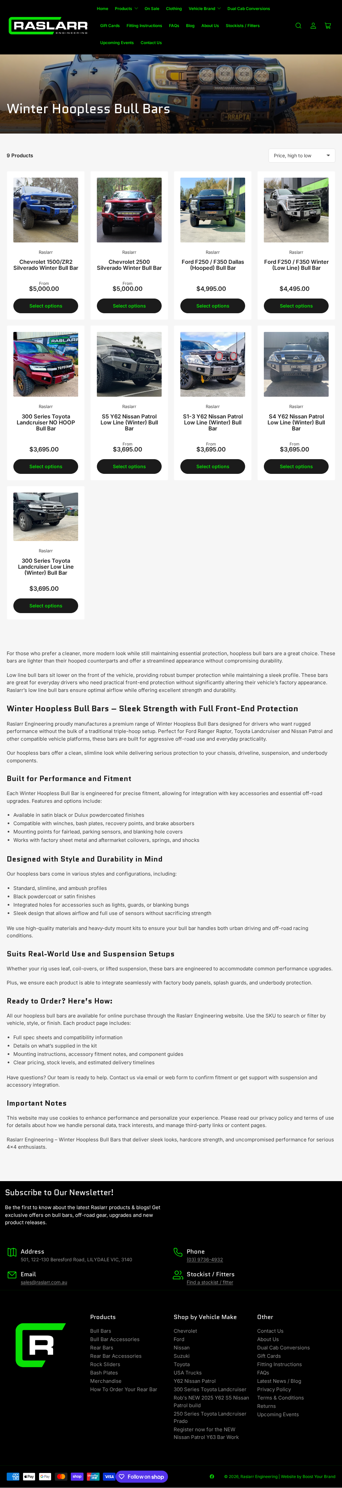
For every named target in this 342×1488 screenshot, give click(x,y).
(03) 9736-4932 (205, 1259)
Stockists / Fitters (243, 25)
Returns (266, 1406)
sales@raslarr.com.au (44, 1282)
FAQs (174, 25)
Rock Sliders (105, 1364)
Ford (179, 1339)
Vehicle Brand (202, 8)
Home (102, 8)
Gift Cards (110, 25)
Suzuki (182, 1356)
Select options (45, 306)
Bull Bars (100, 1331)
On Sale (152, 8)
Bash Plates (104, 1372)
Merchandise (106, 1381)
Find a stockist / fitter (210, 1282)
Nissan (182, 1347)
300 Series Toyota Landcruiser (210, 1389)
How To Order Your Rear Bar (123, 1389)
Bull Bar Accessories (115, 1339)
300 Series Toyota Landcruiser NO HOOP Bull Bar (46, 422)
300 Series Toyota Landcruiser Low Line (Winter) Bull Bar (46, 566)
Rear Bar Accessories (116, 1356)
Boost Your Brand (319, 1476)
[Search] (298, 25)
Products (123, 8)
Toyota (182, 1364)
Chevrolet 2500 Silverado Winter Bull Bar (129, 264)
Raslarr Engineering (259, 1476)
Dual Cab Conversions (248, 8)
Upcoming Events (117, 42)
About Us (210, 25)
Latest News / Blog (279, 1381)
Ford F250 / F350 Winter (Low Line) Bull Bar (296, 264)
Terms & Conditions (280, 1397)
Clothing (174, 8)
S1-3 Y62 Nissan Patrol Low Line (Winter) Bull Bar (213, 422)
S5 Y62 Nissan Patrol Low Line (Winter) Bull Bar (129, 422)
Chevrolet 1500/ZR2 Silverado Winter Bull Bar (45, 264)
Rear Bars (101, 1347)
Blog (190, 25)
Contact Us (151, 42)
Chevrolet (185, 1331)
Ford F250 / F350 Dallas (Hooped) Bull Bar (213, 264)
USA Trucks (188, 1372)
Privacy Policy (274, 1389)
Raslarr (46, 252)
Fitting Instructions (144, 25)
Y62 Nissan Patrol (195, 1381)
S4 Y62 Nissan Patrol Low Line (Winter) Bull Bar (296, 422)
